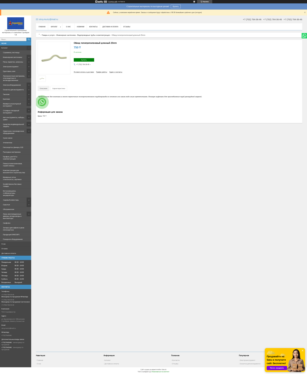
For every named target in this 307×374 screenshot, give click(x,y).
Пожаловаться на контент (160, 372)
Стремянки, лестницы (11, 52)
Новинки (80, 27)
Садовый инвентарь (11, 200)
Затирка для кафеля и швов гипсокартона (13, 229)
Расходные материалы (12, 152)
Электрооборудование (12, 85)
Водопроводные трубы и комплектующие (93, 35)
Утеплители (7, 143)
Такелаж (6, 94)
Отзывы (4, 248)
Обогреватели (8, 209)
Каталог (4, 48)
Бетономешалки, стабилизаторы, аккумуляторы (9, 193)
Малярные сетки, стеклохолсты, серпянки (12, 178)
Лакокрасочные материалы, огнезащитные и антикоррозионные (14, 78)
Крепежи (6, 99)
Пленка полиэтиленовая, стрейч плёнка (12, 164)
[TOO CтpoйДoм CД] (15, 23)
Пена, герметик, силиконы (13, 62)
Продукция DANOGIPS (11, 234)
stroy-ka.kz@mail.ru (8, 328)
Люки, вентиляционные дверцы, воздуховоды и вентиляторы (12, 216)
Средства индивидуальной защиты (13, 125)
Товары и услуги (48, 35)
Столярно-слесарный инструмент (11, 111)
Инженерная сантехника (12, 57)
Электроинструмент (11, 66)
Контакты (93, 27)
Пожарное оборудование (13, 239)
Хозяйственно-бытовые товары (12, 185)
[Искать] (28, 39)
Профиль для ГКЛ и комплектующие (10, 158)
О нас (3, 244)
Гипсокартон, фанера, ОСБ (13, 147)
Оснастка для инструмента (13, 90)
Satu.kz (164, 369)
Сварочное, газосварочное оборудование (13, 132)
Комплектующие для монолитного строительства (14, 171)
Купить (176, 6)
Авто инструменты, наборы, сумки (13, 118)
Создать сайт (113, 2)
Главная (41, 27)
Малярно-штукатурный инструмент (12, 105)
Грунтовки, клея (9, 71)
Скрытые (6, 205)
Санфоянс (6, 223)
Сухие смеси (7, 138)
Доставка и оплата (8, 253)
